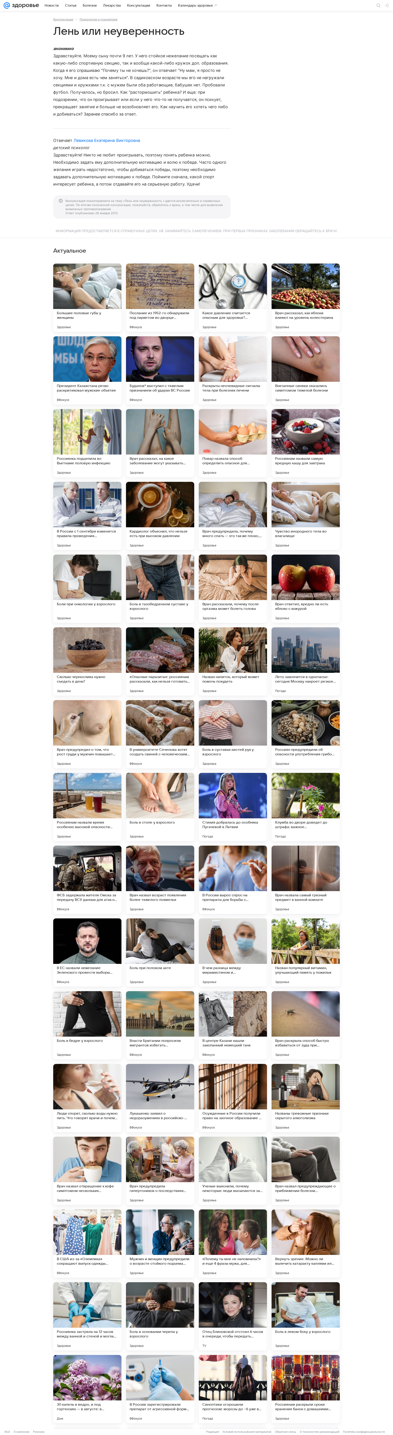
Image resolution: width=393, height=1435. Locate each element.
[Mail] (7, 5)
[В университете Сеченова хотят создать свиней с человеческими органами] (160, 734)
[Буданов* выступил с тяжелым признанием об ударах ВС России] (160, 370)
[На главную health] (24, 5)
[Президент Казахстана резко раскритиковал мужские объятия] (87, 370)
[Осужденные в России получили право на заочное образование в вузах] (233, 1098)
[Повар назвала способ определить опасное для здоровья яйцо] (233, 443)
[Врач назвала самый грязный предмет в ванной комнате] (306, 880)
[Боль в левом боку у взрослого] (306, 1316)
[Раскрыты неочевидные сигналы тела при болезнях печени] (233, 370)
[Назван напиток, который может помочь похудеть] (233, 661)
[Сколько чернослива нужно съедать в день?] (87, 661)
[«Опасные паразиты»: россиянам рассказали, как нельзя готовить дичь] (160, 661)
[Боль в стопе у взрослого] (160, 807)
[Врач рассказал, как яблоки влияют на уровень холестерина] (306, 298)
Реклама (39, 1431)
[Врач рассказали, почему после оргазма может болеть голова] (233, 589)
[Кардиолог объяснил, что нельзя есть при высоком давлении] (160, 516)
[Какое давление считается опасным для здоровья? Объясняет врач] (233, 298)
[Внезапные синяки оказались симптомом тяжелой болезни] (306, 370)
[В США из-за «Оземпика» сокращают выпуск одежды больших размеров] (87, 1243)
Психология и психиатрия (98, 19)
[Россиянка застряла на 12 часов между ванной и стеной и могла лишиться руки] (87, 1316)
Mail (7, 1431)
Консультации (63, 19)
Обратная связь (285, 1431)
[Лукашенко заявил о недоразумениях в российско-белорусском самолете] (160, 1098)
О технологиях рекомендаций (319, 1431)
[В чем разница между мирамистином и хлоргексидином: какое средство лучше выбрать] (233, 952)
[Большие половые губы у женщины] (87, 298)
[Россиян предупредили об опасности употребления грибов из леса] (306, 734)
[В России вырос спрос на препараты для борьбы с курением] (233, 880)
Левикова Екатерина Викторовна (107, 140)
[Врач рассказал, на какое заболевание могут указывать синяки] (160, 443)
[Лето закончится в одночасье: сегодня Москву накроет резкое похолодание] (306, 661)
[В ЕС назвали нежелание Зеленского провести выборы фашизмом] (87, 952)
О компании (21, 1431)
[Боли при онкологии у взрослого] (87, 589)
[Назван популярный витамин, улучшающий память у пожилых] (306, 952)
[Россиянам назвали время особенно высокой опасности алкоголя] (87, 807)
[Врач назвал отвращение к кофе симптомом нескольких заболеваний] (87, 1171)
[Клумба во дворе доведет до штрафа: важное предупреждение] (306, 807)
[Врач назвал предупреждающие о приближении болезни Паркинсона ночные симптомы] (306, 1171)
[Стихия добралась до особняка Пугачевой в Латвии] (233, 807)
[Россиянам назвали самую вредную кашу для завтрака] (306, 443)
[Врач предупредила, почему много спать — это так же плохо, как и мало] (233, 516)
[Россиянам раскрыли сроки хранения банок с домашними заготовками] (306, 1389)
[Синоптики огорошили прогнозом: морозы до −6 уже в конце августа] (233, 1389)
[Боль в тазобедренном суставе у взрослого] (160, 589)
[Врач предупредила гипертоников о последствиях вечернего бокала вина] (160, 1171)
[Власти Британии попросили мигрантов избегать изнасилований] (160, 1025)
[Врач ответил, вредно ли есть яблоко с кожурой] (306, 589)
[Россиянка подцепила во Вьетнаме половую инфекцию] (87, 443)
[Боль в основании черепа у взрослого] (160, 1316)
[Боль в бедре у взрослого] (87, 1025)
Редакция (212, 1431)
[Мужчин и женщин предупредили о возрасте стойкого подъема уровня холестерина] (160, 1243)
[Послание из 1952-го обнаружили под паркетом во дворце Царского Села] (160, 298)
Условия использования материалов (247, 1431)
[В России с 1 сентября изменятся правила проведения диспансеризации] (87, 516)
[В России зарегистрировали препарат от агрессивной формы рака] (160, 1389)
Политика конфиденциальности (364, 1431)
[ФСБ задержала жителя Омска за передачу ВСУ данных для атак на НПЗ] (87, 880)
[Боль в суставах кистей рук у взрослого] (233, 734)
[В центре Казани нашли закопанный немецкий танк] (233, 1025)
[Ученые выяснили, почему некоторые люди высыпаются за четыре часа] (233, 1171)
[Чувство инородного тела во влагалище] (306, 516)
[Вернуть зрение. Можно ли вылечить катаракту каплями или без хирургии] (306, 1243)
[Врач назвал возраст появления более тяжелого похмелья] (160, 880)
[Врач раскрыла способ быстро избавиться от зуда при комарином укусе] (306, 1025)
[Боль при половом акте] (160, 952)
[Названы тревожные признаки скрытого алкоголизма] (306, 1098)
